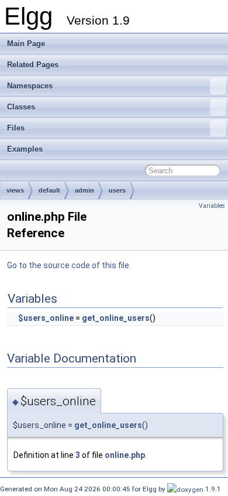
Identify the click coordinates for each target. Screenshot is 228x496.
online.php (125, 455)
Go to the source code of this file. (69, 265)
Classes (21, 106)
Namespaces (30, 85)
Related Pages (32, 64)
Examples (25, 149)
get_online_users (116, 318)
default (49, 190)
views (15, 190)
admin (84, 190)
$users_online (46, 318)
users (117, 190)
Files (16, 128)
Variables (212, 206)
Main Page (26, 43)
